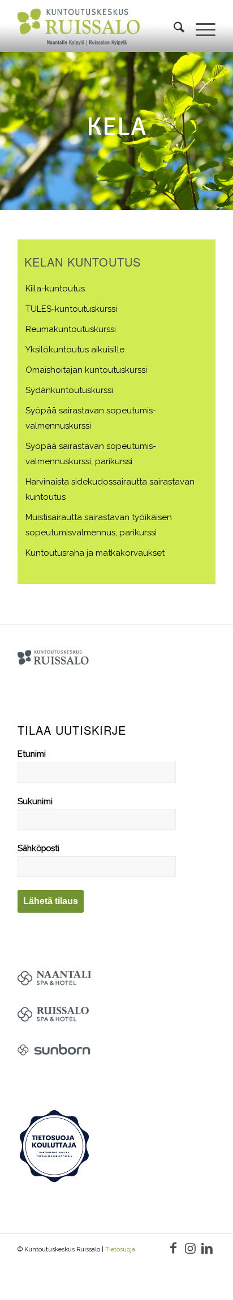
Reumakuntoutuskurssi (70, 329)
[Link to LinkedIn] (207, 1248)
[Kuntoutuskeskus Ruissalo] (79, 29)
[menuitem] (173, 29)
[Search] (173, 29)
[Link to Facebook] (173, 1248)
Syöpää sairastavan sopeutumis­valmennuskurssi (90, 418)
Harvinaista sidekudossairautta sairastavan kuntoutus (110, 489)
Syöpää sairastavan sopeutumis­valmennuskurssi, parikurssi (90, 453)
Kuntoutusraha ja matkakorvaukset (95, 553)
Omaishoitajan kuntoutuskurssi (86, 370)
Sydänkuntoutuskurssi (69, 390)
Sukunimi (35, 801)
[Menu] (199, 29)
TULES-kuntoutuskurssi (71, 309)
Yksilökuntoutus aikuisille (74, 349)
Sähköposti (38, 848)
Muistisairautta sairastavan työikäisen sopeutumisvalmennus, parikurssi (98, 525)
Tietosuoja (120, 1249)
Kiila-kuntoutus (55, 288)
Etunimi (32, 753)
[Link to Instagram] (190, 1248)
